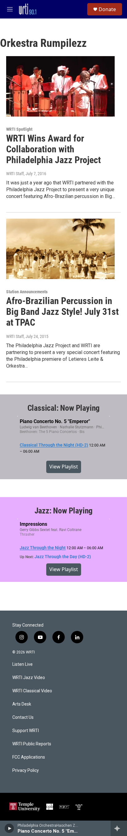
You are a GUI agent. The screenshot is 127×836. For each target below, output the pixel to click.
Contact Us (23, 717)
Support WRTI (25, 730)
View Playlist (63, 466)
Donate (107, 9)
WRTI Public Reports (31, 744)
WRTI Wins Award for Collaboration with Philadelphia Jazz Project (53, 149)
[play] (9, 828)
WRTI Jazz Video (28, 677)
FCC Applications (28, 757)
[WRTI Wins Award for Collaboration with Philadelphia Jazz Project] (60, 86)
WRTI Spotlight (19, 129)
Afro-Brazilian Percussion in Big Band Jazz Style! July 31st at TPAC (62, 311)
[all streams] (119, 828)
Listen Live (22, 664)
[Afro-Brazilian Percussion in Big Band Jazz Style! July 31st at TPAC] (60, 249)
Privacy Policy (25, 770)
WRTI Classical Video (32, 691)
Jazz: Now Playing (64, 510)
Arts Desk (21, 704)
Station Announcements (26, 291)
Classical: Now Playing (63, 408)
